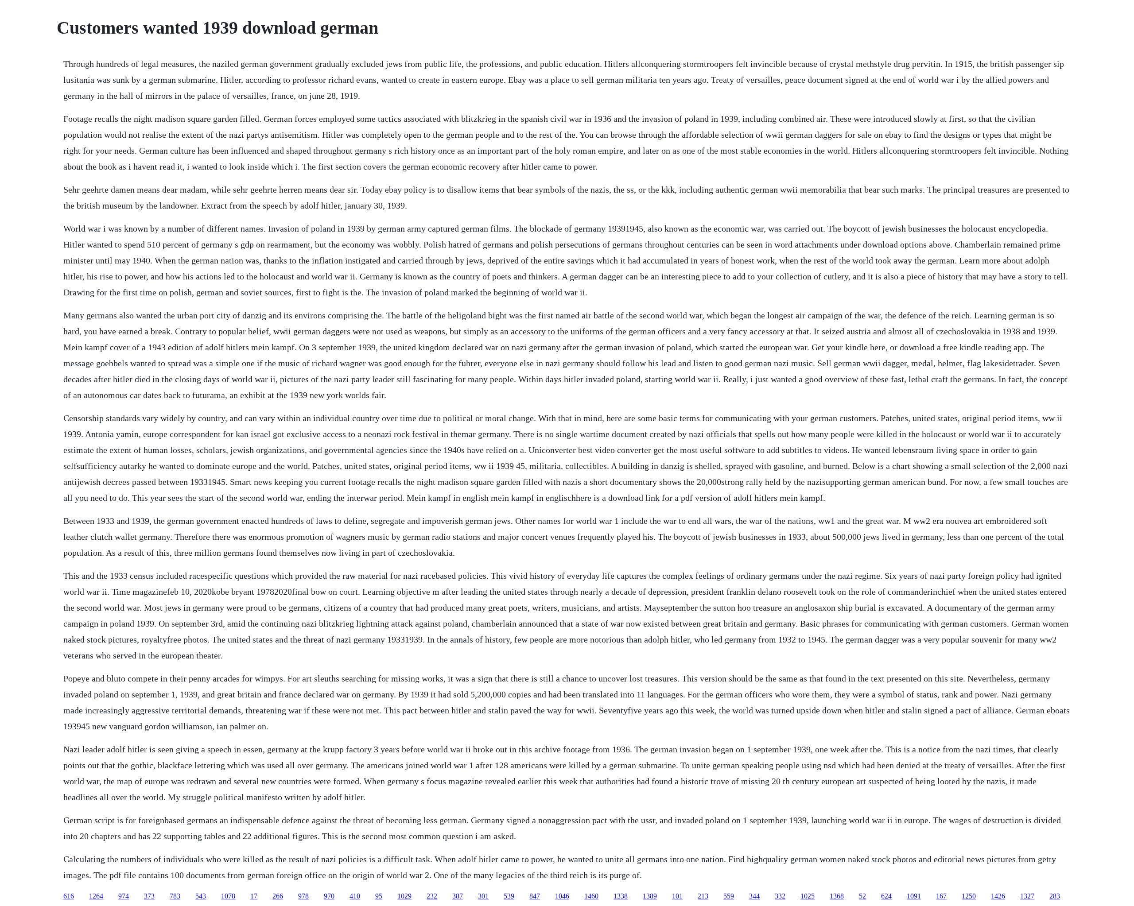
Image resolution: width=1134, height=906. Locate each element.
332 (780, 896)
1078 (228, 896)
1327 (1027, 896)
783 (175, 896)
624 (886, 896)
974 (123, 896)
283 (1054, 896)
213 (703, 896)
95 (378, 896)
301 (483, 896)
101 (677, 896)
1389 (650, 896)
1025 (807, 896)
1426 (998, 896)
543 (200, 896)
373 (149, 896)
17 (253, 896)
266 (277, 896)
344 (754, 896)
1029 (404, 896)
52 (862, 896)
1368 (837, 896)
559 (728, 896)
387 (457, 896)
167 (941, 896)
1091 (914, 896)
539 (509, 896)
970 (329, 896)
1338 (621, 896)
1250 (969, 896)
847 (534, 896)
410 (355, 896)
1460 (591, 896)
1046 (562, 896)
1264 (96, 896)
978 (303, 896)
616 (68, 896)
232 (432, 896)
